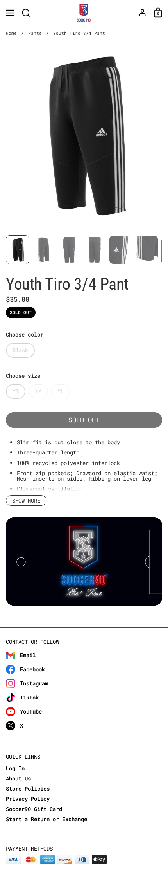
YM (38, 391)
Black (20, 350)
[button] (26, 12)
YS (16, 391)
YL (60, 391)
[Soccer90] (84, 13)
